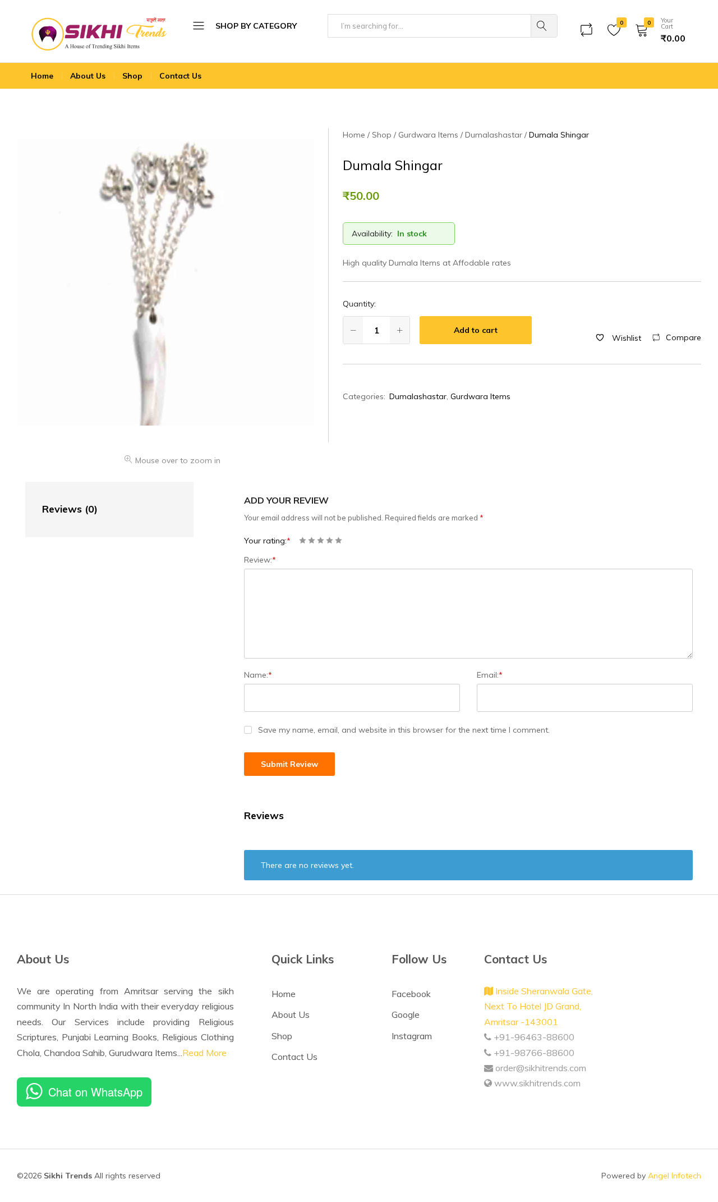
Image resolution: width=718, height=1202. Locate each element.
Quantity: (359, 304)
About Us (87, 76)
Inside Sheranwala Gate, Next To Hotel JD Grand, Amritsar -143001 (538, 1006)
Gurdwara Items (480, 396)
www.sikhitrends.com (536, 1083)
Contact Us (180, 76)
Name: (258, 675)
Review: (260, 560)
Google (406, 1014)
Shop (132, 76)
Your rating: (267, 541)
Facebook (411, 993)
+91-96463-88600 (532, 1037)
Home (42, 76)
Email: (490, 675)
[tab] (98, 509)
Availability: (372, 233)
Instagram (412, 1035)
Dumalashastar (418, 396)
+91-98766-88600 (532, 1052)
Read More (204, 1052)
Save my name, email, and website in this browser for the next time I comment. (404, 730)
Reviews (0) (70, 508)
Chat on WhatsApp (95, 1092)
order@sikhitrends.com (539, 1067)
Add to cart (476, 330)
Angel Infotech (674, 1176)
